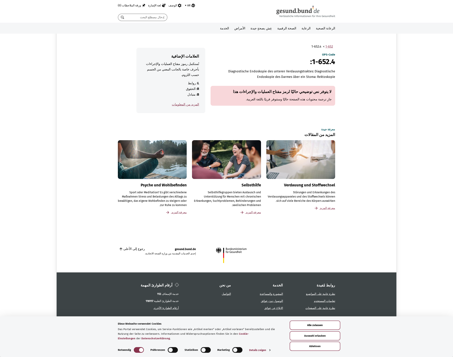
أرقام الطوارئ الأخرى (166, 308)
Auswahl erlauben (315, 335)
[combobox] (147, 17)
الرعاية (306, 28)
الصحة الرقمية (286, 28)
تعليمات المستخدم (324, 301)
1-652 (329, 46)
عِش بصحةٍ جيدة (261, 28)
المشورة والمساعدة (271, 294)
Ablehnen (315, 346)
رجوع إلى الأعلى (133, 249)
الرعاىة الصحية (325, 28)
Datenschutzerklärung (155, 338)
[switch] (173, 350)
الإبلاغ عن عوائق (273, 308)
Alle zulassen (315, 325)
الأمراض (239, 28)
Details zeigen (257, 350)
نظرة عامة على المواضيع (320, 294)
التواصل (226, 294)
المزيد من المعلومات (185, 104)
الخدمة (224, 28)
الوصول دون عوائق (272, 301)
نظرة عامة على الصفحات (320, 308)
